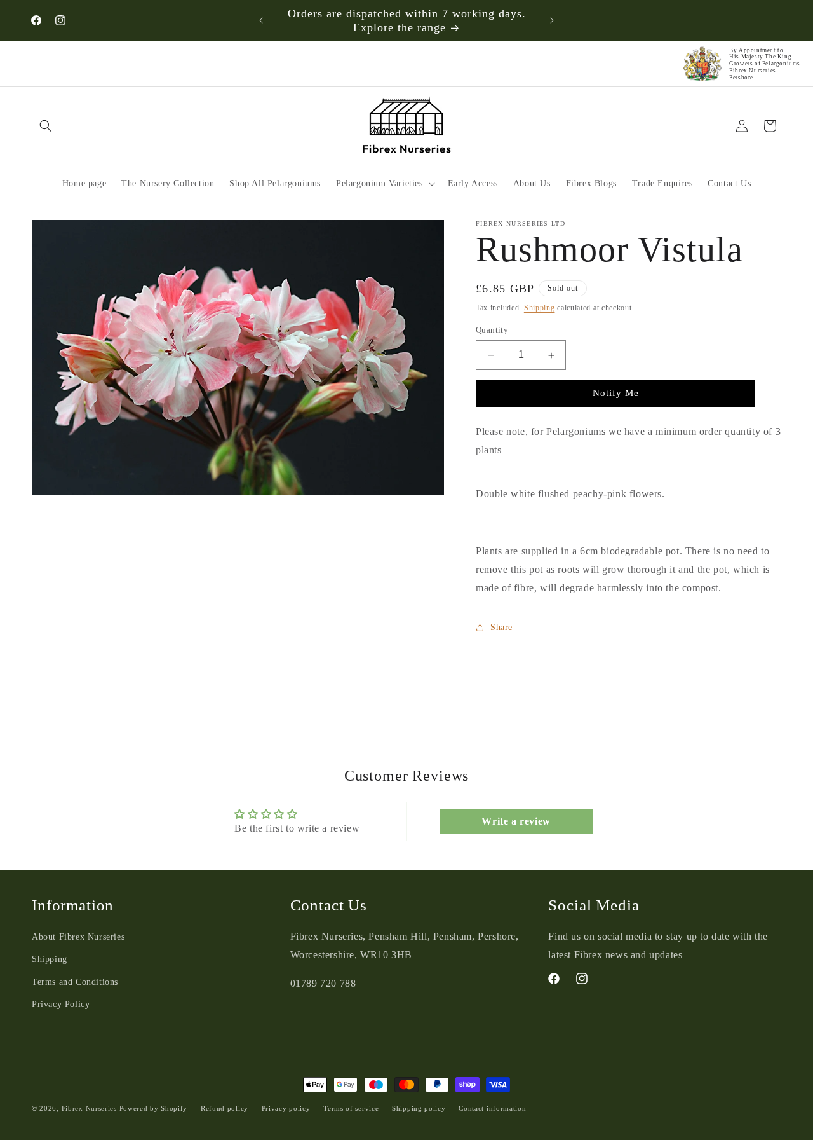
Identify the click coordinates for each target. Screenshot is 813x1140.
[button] (46, 126)
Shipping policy (419, 1107)
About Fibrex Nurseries (78, 937)
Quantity (492, 330)
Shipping (539, 307)
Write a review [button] (515, 820)
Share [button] (501, 627)
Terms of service (351, 1107)
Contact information (492, 1107)
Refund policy (224, 1107)
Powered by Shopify (153, 1108)
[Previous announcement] (261, 20)
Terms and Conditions (75, 982)
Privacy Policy (61, 1004)
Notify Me (616, 393)
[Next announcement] (552, 20)
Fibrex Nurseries (89, 1108)
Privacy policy (286, 1107)
